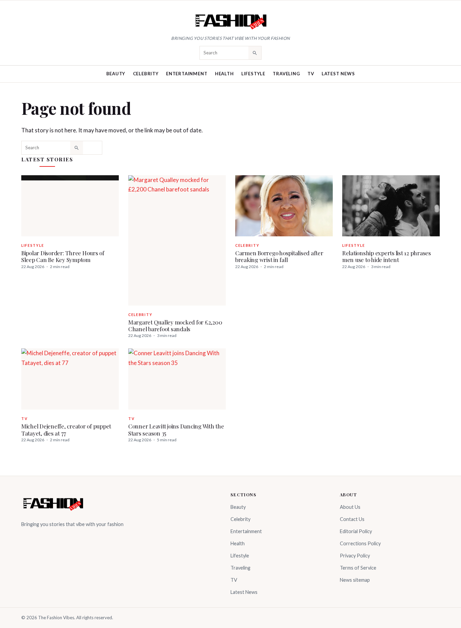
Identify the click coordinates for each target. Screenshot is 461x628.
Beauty (116, 73)
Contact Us (352, 519)
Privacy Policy (355, 555)
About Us (350, 507)
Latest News (338, 73)
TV (310, 73)
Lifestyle (253, 73)
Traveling (286, 73)
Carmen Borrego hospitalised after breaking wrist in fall (279, 256)
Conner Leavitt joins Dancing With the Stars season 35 (176, 429)
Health (224, 73)
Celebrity (146, 73)
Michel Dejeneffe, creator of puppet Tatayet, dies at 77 (66, 429)
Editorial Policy (356, 531)
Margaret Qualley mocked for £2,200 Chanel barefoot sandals (175, 325)
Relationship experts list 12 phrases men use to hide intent (386, 256)
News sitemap (355, 580)
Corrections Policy (360, 543)
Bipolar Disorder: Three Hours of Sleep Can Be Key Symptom (62, 256)
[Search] (254, 52)
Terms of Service (358, 568)
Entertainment (186, 73)
